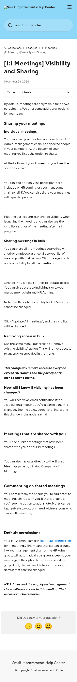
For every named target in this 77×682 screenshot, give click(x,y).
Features (31, 48)
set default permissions (56, 541)
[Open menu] (69, 7)
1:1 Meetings (49, 48)
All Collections (13, 48)
